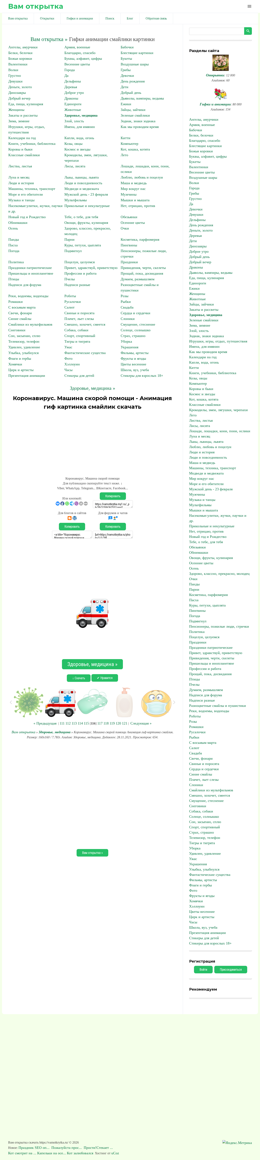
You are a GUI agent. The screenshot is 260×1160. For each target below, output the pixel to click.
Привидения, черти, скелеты (143, 268)
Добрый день (131, 93)
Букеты (126, 58)
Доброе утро (74, 93)
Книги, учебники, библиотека (31, 144)
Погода (13, 251)
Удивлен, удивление (24, 347)
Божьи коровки (20, 58)
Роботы (70, 296)
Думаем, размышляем (137, 279)
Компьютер (129, 144)
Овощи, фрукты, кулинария (86, 223)
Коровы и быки (20, 149)
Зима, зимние (18, 121)
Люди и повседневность (83, 183)
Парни (69, 239)
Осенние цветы (133, 223)
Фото (68, 358)
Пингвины (129, 245)
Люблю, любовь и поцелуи (142, 177)
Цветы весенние (133, 364)
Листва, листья (20, 166)
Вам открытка (35, 6)
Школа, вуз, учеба (135, 370)
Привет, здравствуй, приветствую (90, 268)
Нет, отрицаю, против (138, 206)
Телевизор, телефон (23, 341)
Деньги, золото (20, 87)
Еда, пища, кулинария (25, 104)
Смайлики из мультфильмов (30, 324)
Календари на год (22, 138)
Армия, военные (77, 47)
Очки (125, 228)
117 (100, 723)
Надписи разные (77, 285)
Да (66, 76)
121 (124, 723)
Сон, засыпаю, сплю (24, 336)
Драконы (71, 98)
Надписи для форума (24, 285)
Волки (13, 70)
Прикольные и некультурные (87, 206)
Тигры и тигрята (77, 341)
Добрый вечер (19, 98)
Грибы (126, 70)
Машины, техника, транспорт (31, 189)
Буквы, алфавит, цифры (83, 58)
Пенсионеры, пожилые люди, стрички (219, 626)
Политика (16, 262)
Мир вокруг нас (133, 189)
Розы (124, 296)
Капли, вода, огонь (79, 138)
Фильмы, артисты (134, 353)
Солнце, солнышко (136, 330)
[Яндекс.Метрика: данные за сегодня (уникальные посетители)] (237, 1143)
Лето (124, 155)
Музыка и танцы (21, 200)
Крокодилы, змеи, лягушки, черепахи (218, 410)
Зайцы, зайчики (133, 110)
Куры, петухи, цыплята (82, 245)
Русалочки (72, 302)
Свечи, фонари (20, 313)
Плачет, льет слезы (79, 319)
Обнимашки (17, 223)
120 (118, 723)
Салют (69, 307)
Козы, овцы (73, 144)
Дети (124, 87)
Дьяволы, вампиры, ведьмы (142, 98)
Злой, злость (74, 121)
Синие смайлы (19, 319)
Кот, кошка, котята (135, 149)
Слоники (128, 319)
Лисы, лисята (74, 166)
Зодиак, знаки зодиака (138, 121)
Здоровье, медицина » (92, 388)
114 (80, 723)
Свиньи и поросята (79, 313)
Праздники (129, 262)
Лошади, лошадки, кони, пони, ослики (219, 431)
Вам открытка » (49, 39)
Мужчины (128, 194)
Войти (203, 970)
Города (69, 70)
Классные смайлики (24, 155)
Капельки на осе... (51, 1153)
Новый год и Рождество (27, 217)
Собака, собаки (76, 330)
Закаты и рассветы (23, 115)
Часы (68, 370)
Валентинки (17, 64)
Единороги (72, 104)
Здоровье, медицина (81, 115)
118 (106, 723)
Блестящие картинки (137, 53)
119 (112, 723)
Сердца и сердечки (135, 313)
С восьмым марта (22, 307)
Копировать (112, 496)
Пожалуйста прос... (67, 1148)
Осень (13, 228)
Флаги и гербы (19, 358)
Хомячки (15, 364)
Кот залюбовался (80, 1153)
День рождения (133, 81)
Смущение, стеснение (138, 324)
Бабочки (127, 47)
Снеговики (16, 330)
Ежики (126, 104)
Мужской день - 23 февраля (86, 194)
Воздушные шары (135, 64)
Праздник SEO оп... (34, 1148)
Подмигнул (73, 251)
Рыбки (126, 302)
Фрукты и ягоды (133, 358)
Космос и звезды (77, 149)
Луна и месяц (18, 177)
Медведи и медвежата (81, 189)
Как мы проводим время (140, 127)
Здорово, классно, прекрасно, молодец (219, 574)
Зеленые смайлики (135, 115)
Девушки (15, 81)
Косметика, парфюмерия (140, 239)
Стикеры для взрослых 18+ (142, 376)
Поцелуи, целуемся (79, 262)
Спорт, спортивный (79, 336)
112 (68, 723)
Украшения (129, 347)
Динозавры (17, 93)
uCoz (115, 1153)
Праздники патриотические (30, 268)
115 (86, 723)
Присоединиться (231, 970)
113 (74, 723)
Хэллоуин (72, 364)
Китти (125, 138)
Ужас (68, 347)
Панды (13, 239)
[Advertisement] (92, 441)
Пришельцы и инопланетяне (30, 273)
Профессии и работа (80, 273)
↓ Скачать (78, 678)
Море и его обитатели (25, 194)
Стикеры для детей (79, 376)
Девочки (127, 76)
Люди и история (21, 183)
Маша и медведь (134, 183)
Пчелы (69, 279)
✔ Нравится (105, 678)
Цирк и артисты (21, 370)
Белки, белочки (20, 53)
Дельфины (72, 81)
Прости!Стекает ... (99, 1148)
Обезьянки (129, 217)
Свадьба (127, 307)
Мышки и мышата (135, 200)
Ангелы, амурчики (23, 47)
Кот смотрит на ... (22, 1153)
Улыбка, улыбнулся (23, 353)
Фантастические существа (85, 353)
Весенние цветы (77, 64)
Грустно (14, 76)
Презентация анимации (26, 376)
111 (62, 723)
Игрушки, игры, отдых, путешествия (218, 341)
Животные (72, 110)
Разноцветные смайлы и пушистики (217, 706)
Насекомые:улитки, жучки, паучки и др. (217, 518)
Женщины (16, 110)
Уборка (126, 341)
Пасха (13, 245)
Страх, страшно (133, 336)
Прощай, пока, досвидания (142, 273)
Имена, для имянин (79, 127)
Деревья (70, 87)
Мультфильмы (75, 200)
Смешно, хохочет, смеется (84, 324)
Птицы (13, 279)
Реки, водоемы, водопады (28, 296)
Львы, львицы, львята (81, 177)
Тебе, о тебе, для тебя (81, 217)
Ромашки (15, 302)
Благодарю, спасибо (79, 53)
